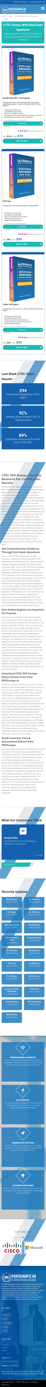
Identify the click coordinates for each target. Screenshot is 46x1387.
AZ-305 (5, 1319)
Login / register (36, 2)
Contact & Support (20, 2)
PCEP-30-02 (6, 1315)
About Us (5, 1347)
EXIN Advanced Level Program (26, 16)
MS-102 (5, 1331)
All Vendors (5, 1345)
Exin (10, 16)
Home (4, 16)
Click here (22, 123)
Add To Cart (22, 141)
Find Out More (9, 864)
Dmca (4, 1350)
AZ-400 (5, 1327)
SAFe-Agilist (7, 1323)
